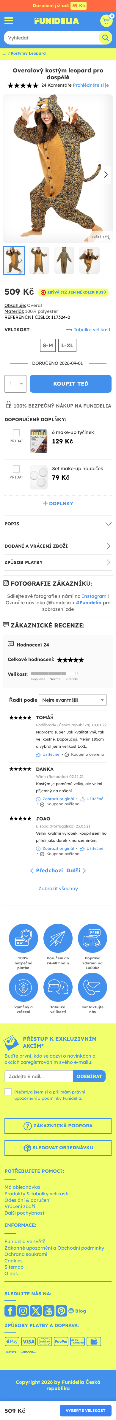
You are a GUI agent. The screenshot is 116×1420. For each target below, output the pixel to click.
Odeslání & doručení (27, 1200)
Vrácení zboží (19, 1206)
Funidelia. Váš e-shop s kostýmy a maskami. (57, 21)
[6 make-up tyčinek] (39, 441)
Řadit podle (23, 700)
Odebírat (89, 1076)
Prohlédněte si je (91, 85)
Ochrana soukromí (25, 1254)
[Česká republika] (10, 1311)
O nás (11, 1273)
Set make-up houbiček (77, 468)
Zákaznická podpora (62, 1126)
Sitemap (13, 1267)
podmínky (52, 1098)
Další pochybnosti (25, 1213)
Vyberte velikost (86, 1410)
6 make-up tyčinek (73, 432)
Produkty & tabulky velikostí (36, 1193)
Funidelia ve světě (25, 1241)
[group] (14, 260)
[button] (106, 175)
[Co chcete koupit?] (8, 21)
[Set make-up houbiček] (39, 477)
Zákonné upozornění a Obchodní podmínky (54, 1248)
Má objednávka (22, 1187)
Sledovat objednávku (62, 1147)
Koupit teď (70, 383)
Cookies (13, 1261)
